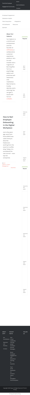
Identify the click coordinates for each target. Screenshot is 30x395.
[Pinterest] (23, 340)
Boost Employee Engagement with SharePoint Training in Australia (11, 358)
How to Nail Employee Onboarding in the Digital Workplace (8, 114)
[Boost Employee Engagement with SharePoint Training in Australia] (25, 194)
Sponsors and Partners (4, 344)
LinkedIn (9, 99)
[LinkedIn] (26, 340)
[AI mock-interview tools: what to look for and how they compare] (25, 269)
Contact (4, 348)
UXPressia (10, 50)
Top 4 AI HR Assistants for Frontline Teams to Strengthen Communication (11, 373)
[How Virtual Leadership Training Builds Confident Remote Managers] (25, 173)
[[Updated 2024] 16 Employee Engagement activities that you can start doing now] (25, 74)
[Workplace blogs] (25, 314)
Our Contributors (4, 338)
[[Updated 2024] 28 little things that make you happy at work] (25, 139)
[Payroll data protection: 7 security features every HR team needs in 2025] (25, 241)
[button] (10, 27)
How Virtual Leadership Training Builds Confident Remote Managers (11, 343)
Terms (24, 388)
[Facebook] (23, 337)
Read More (13, 167)
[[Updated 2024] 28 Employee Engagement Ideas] (25, 102)
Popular (25, 38)
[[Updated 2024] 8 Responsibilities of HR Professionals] (25, 120)
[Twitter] (26, 337)
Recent (25, 168)
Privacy (15, 389)
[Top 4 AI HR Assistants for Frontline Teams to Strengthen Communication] (25, 215)
